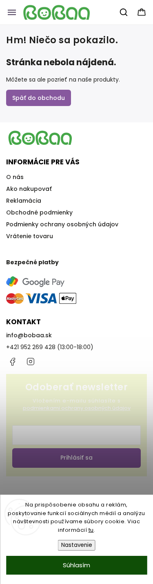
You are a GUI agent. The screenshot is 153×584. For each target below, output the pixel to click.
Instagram (30, 362)
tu (91, 530)
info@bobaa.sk (29, 335)
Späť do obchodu (38, 98)
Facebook (12, 362)
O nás (15, 177)
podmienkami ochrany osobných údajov (77, 408)
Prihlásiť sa (76, 457)
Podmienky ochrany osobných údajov (62, 224)
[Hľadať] (124, 12)
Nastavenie (76, 545)
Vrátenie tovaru (29, 236)
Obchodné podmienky (39, 212)
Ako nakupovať (29, 189)
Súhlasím (76, 565)
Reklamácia (23, 201)
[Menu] (12, 12)
